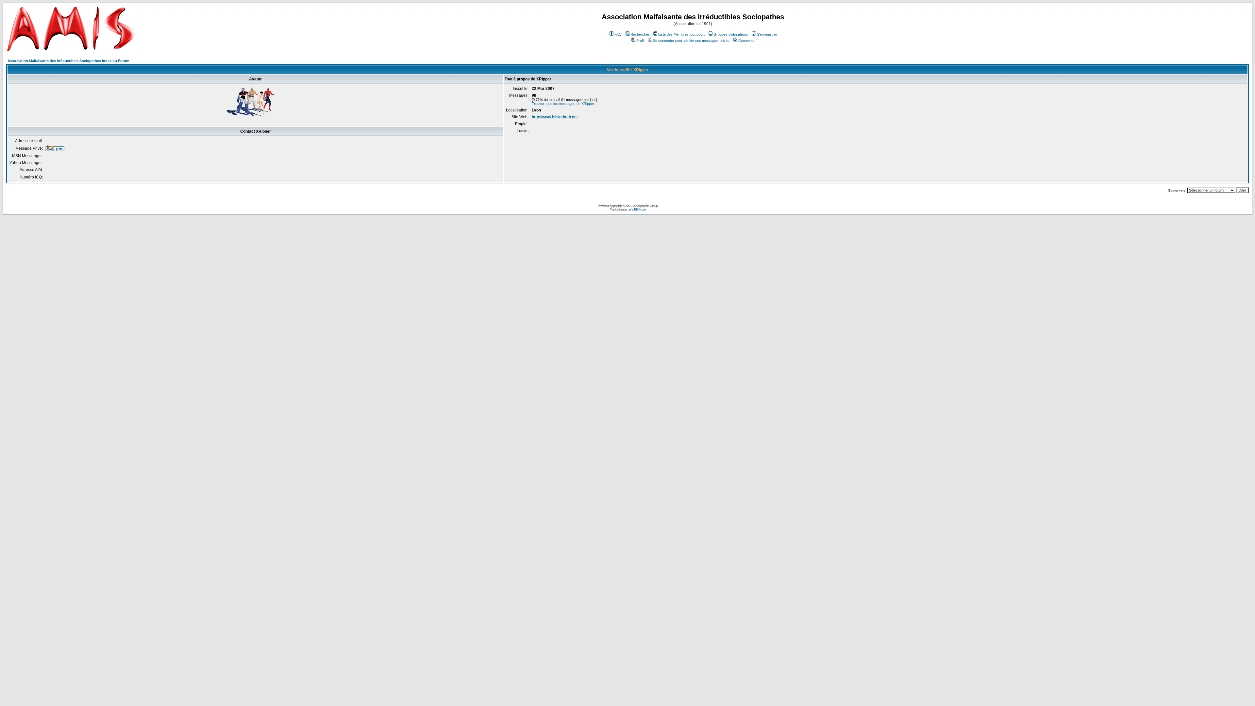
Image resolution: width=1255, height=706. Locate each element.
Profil (640, 40)
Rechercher (639, 34)
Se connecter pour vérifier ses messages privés (691, 40)
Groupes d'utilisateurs (730, 34)
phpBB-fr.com (637, 209)
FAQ (618, 34)
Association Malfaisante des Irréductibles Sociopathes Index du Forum (68, 61)
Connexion (746, 40)
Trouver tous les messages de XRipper (563, 104)
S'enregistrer (767, 34)
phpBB (617, 206)
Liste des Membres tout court (681, 34)
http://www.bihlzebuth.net (555, 117)
